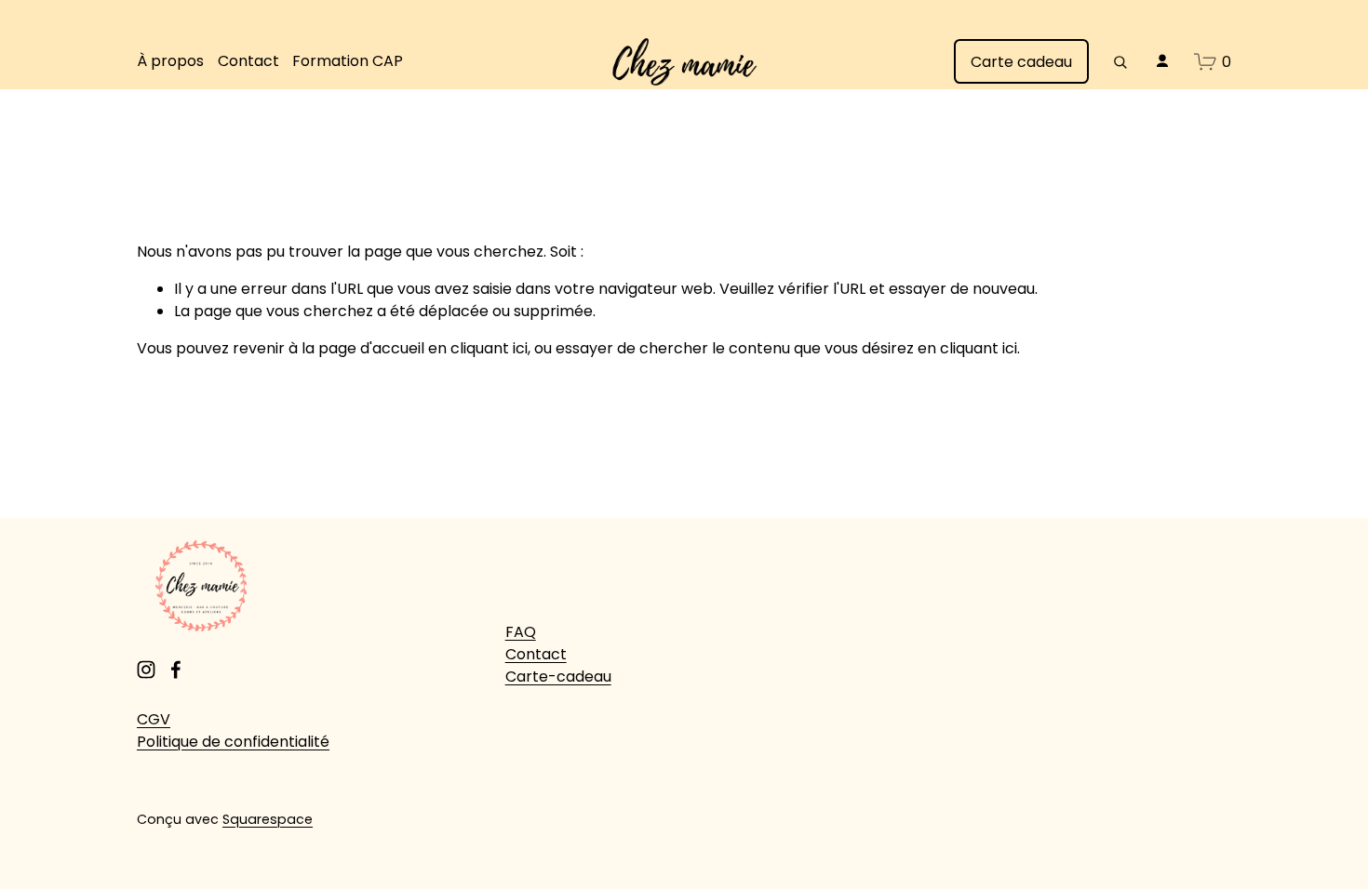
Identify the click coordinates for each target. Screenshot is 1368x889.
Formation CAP (347, 61)
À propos (170, 61)
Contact (248, 61)
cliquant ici (489, 348)
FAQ (520, 632)
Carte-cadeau (558, 676)
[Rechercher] (1119, 61)
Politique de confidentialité (233, 741)
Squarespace (267, 819)
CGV (153, 719)
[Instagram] (146, 669)
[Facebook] (176, 669)
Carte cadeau (1021, 62)
